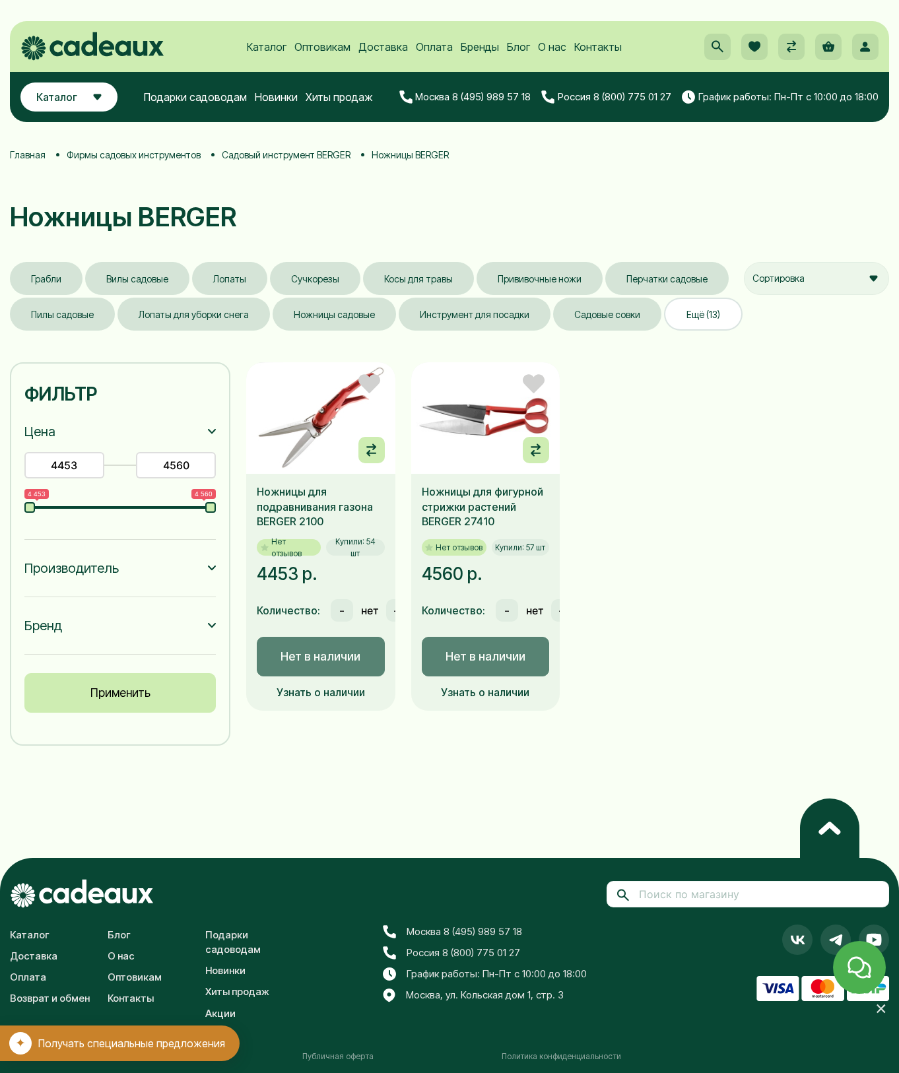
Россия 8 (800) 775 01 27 (614, 96)
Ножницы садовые (334, 314)
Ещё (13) (703, 314)
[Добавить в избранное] (369, 384)
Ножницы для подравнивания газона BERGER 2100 (315, 506)
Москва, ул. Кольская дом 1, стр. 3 (485, 995)
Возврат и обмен (50, 998)
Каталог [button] (56, 97)
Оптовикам (322, 46)
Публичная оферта (338, 1056)
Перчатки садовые (667, 278)
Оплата (434, 46)
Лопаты (229, 278)
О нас (552, 46)
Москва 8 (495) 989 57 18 (473, 96)
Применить (120, 692)
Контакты (598, 46)
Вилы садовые (137, 278)
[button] (717, 47)
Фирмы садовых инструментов (134, 154)
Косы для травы (418, 278)
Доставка (383, 46)
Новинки (276, 97)
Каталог (266, 46)
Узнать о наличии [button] (321, 692)
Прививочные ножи (540, 278)
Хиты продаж (339, 97)
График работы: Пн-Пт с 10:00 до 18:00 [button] (788, 96)
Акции (220, 1013)
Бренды (480, 46)
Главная (28, 154)
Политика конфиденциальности (561, 1056)
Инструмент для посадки (474, 314)
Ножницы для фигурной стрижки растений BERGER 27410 (482, 506)
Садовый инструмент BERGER (286, 154)
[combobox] (816, 278)
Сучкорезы (315, 278)
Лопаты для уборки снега (194, 314)
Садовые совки (607, 314)
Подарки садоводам (195, 97)
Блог (518, 46)
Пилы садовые (62, 314)
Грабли (46, 278)
